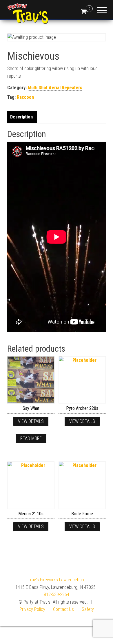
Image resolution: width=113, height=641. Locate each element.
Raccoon (25, 97)
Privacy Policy (32, 609)
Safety (88, 609)
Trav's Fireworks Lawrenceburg (56, 579)
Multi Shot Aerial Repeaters (55, 87)
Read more (31, 438)
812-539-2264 (56, 594)
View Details (31, 421)
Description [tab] (21, 117)
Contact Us (63, 609)
